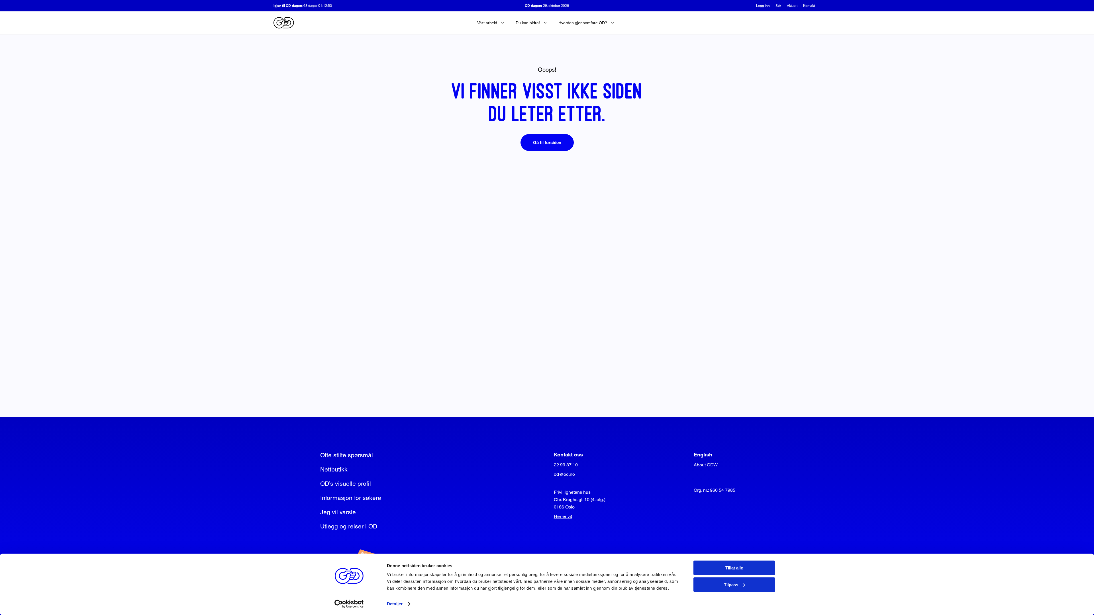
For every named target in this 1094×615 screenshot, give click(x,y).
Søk (778, 6)
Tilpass (731, 584)
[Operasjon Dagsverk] (284, 22)
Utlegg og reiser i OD (348, 526)
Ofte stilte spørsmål (346, 455)
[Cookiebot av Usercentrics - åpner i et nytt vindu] (349, 604)
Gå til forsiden (547, 142)
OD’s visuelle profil (345, 483)
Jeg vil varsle (338, 512)
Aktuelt (792, 6)
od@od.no (564, 474)
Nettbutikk (334, 469)
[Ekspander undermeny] (502, 22)
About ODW (706, 465)
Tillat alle (734, 567)
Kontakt (809, 6)
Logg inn (763, 6)
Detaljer (395, 603)
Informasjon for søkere (350, 497)
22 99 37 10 (566, 465)
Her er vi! (563, 516)
